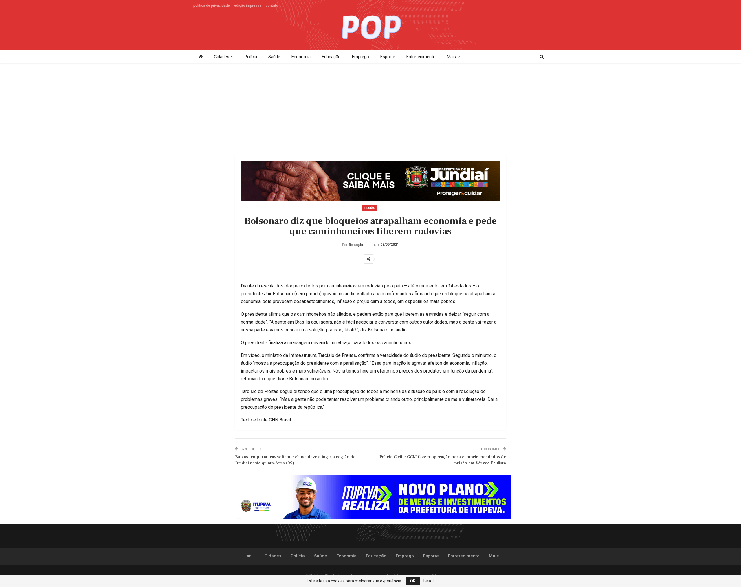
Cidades (221, 56)
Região (369, 208)
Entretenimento (421, 56)
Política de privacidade (211, 5)
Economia (301, 56)
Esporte (387, 56)
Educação (331, 56)
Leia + (428, 581)
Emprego (360, 56)
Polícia (251, 56)
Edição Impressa (247, 5)
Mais (451, 56)
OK (412, 581)
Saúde (274, 56)
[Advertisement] (370, 109)
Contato (272, 5)
